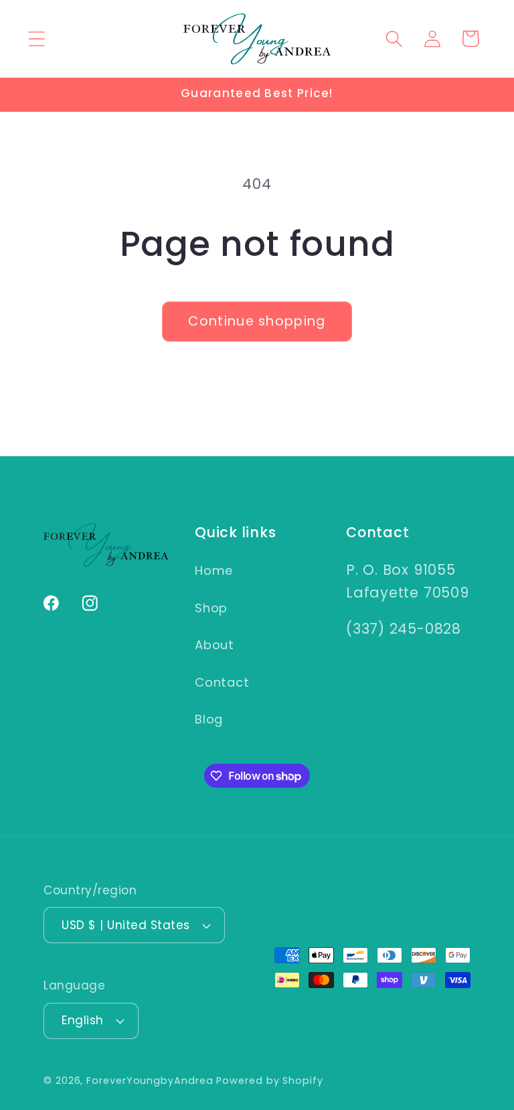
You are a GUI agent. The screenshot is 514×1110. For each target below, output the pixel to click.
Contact (222, 682)
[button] (36, 38)
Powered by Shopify (269, 1080)
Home (214, 570)
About (214, 644)
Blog (209, 719)
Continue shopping (256, 321)
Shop (211, 608)
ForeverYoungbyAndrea (149, 1080)
